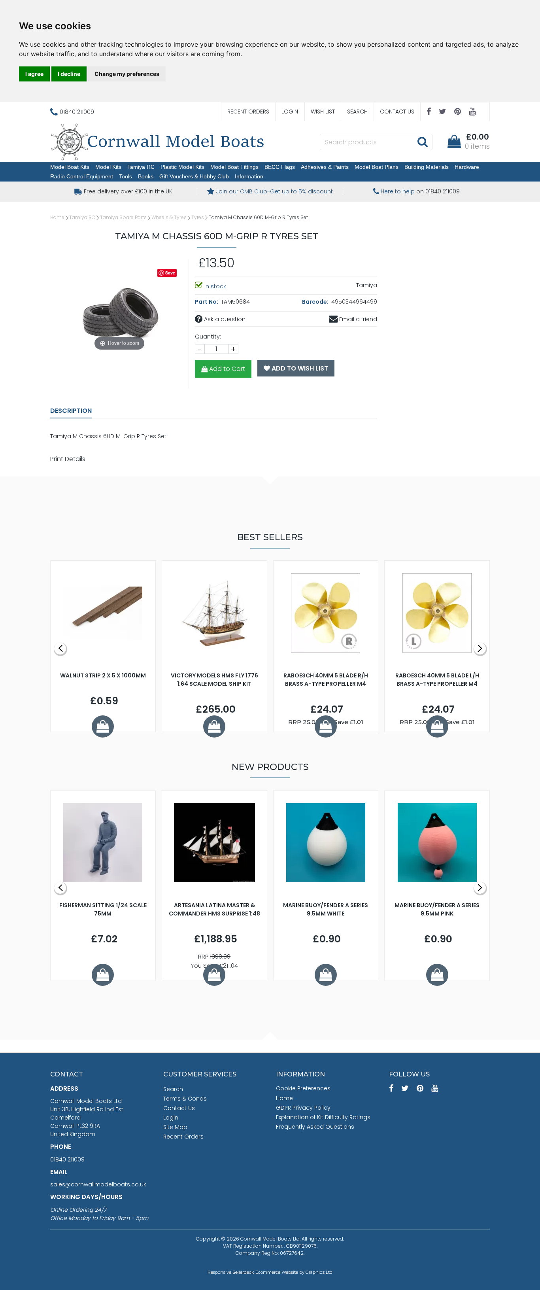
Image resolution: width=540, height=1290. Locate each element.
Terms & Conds (185, 1099)
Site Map (175, 1127)
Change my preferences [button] (126, 73)
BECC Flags (279, 167)
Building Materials (426, 167)
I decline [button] (69, 73)
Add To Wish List (299, 368)
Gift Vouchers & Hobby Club (194, 176)
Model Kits (108, 167)
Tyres (197, 217)
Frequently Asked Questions (315, 1127)
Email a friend (357, 319)
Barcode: (316, 302)
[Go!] (422, 141)
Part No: (207, 302)
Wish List (323, 111)
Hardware (467, 167)
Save (170, 273)
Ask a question (223, 319)
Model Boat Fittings (234, 167)
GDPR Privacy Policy (303, 1108)
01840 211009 (67, 1159)
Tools (125, 176)
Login (289, 111)
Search (357, 111)
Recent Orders (248, 111)
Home (57, 217)
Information (249, 176)
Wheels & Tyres (169, 217)
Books (145, 176)
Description (71, 410)
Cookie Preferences (303, 1088)
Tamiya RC (141, 167)
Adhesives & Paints (325, 167)
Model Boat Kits (69, 167)
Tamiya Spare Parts (123, 217)
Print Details (67, 458)
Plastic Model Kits (182, 167)
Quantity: (208, 336)
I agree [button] (34, 73)
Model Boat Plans (376, 167)
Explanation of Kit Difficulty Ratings (323, 1117)
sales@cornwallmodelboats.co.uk (98, 1184)
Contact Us (397, 111)
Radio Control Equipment (81, 176)
